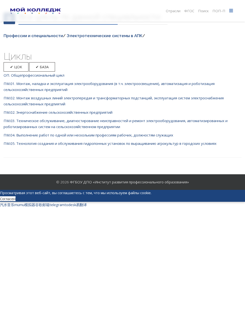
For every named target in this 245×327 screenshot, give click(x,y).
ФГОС (189, 10)
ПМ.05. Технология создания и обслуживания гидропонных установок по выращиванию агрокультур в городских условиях (110, 143)
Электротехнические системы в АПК (104, 35)
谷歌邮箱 (42, 204)
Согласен (8, 198)
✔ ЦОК (16, 66)
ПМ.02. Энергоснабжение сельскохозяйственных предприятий (58, 112)
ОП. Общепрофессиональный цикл (34, 75)
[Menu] (231, 11)
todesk (70, 204)
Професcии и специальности (33, 35)
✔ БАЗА (42, 66)
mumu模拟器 (24, 204)
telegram (57, 204)
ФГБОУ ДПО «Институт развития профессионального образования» (129, 182)
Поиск (203, 10)
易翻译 (81, 204)
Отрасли (173, 10)
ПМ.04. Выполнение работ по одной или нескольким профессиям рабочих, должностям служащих (88, 135)
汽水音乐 (7, 204)
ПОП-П (218, 10)
